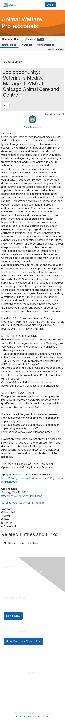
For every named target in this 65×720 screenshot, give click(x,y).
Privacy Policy (27, 692)
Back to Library (14, 61)
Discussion (34, 39)
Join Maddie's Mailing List (23, 641)
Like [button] (6, 105)
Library (8, 44)
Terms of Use (43, 692)
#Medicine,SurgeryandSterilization (21, 496)
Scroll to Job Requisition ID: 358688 (23, 502)
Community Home (11, 39)
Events (26, 44)
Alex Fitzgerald (32, 127)
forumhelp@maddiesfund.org (26, 583)
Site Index (12, 692)
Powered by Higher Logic (32, 716)
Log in (50, 4)
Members (45, 44)
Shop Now (13, 615)
